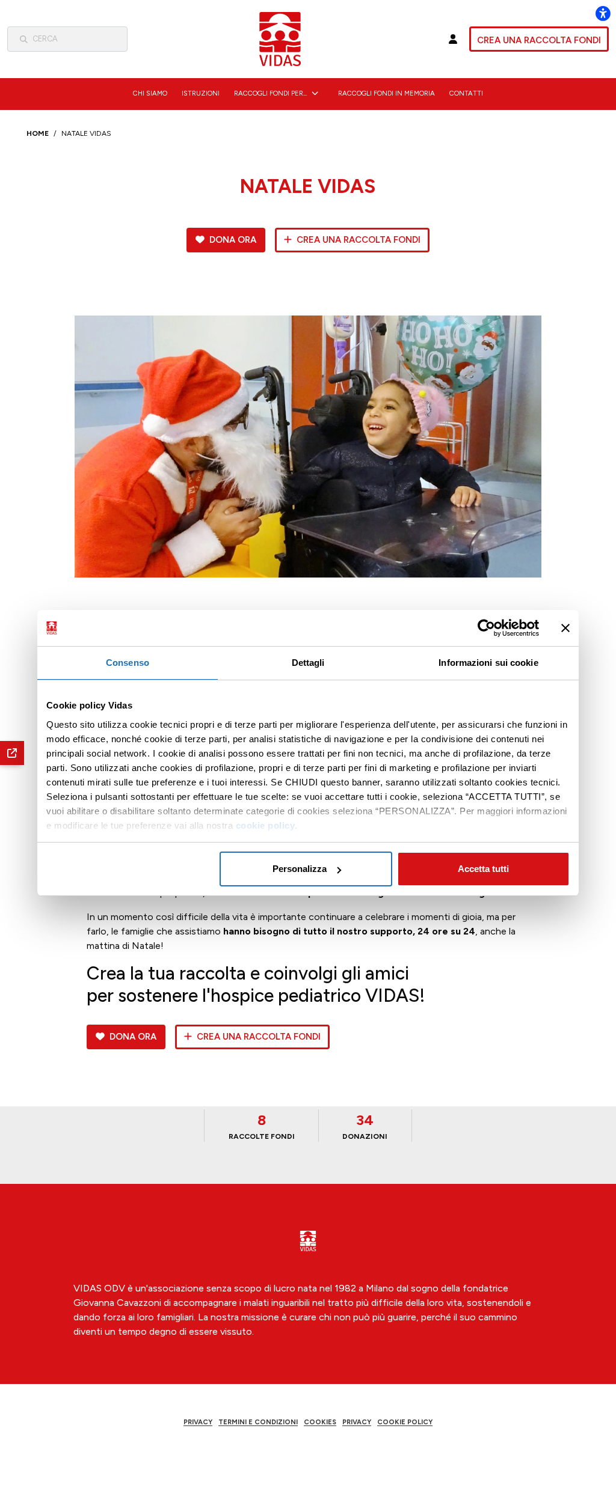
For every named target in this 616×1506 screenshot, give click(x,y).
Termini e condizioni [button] (258, 1422)
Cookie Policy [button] (405, 1422)
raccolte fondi (262, 1126)
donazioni (364, 1126)
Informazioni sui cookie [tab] (488, 662)
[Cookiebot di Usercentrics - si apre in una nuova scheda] (486, 628)
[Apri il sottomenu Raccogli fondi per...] (315, 93)
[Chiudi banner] (565, 628)
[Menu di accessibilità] (603, 13)
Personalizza (300, 869)
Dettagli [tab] (308, 662)
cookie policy (265, 825)
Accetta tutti (483, 869)
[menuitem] (150, 93)
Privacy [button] (197, 1422)
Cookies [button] (320, 1422)
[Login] (453, 39)
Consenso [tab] (127, 662)
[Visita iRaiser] (308, 1456)
